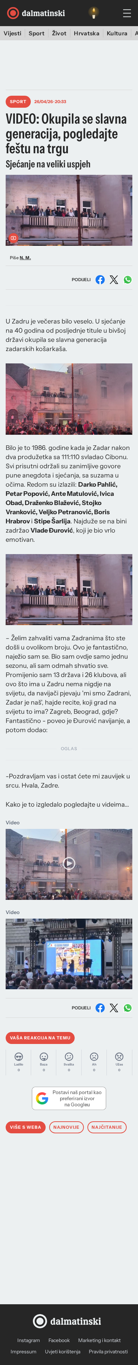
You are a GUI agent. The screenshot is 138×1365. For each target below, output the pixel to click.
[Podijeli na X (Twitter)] (114, 279)
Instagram (28, 1340)
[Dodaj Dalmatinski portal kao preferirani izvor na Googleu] (69, 1098)
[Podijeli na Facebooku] (100, 279)
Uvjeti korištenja (62, 1351)
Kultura (117, 33)
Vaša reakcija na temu (40, 1037)
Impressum (23, 1351)
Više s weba (25, 1127)
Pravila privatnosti (108, 1351)
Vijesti (12, 33)
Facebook (59, 1340)
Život (59, 33)
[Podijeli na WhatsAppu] (127, 279)
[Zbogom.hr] (93, 13)
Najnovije (66, 1127)
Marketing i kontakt (99, 1340)
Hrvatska (86, 33)
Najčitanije (107, 1127)
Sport (37, 33)
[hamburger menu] (127, 13)
